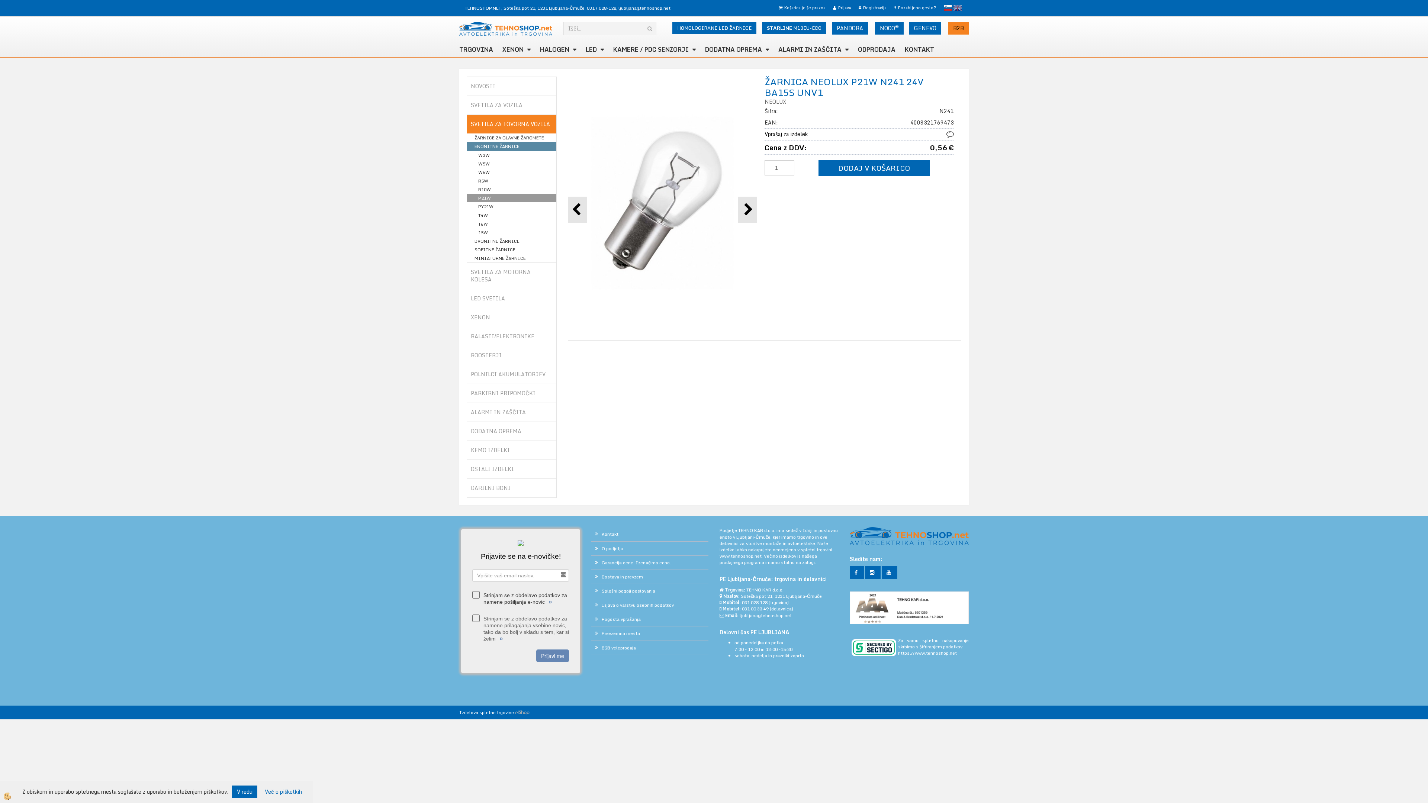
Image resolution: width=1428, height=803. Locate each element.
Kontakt (919, 49)
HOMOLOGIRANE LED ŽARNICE (714, 28)
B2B (958, 28)
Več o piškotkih (283, 792)
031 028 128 (755, 602)
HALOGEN (554, 49)
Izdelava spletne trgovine (486, 712)
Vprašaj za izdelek (786, 134)
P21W (484, 197)
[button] (747, 210)
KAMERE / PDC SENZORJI (651, 49)
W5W (484, 163)
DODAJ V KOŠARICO (874, 168)
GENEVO (925, 28)
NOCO (889, 27)
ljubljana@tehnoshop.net (644, 8)
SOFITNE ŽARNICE (495, 249)
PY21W (485, 206)
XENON (513, 49)
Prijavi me (552, 656)
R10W (484, 189)
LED (591, 49)
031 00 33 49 (755, 608)
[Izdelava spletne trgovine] (522, 712)
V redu (245, 791)
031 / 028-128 (601, 8)
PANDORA (850, 28)
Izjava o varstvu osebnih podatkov (638, 605)
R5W (483, 180)
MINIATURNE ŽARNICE (500, 258)
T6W (483, 224)
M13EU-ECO (794, 28)
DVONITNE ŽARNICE (497, 241)
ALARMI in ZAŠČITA (810, 49)
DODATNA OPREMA (733, 49)
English (957, 8)
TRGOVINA (476, 49)
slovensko (948, 8)
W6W (484, 172)
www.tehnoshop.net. (742, 555)
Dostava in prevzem (622, 576)
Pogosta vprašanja (621, 619)
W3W (484, 155)
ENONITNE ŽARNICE (497, 146)
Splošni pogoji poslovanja (628, 590)
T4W (483, 215)
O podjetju (612, 548)
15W (483, 232)
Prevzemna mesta (621, 633)
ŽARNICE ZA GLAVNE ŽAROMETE (509, 137)
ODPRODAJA (876, 49)
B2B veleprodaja (619, 647)
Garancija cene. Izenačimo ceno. (636, 562)
